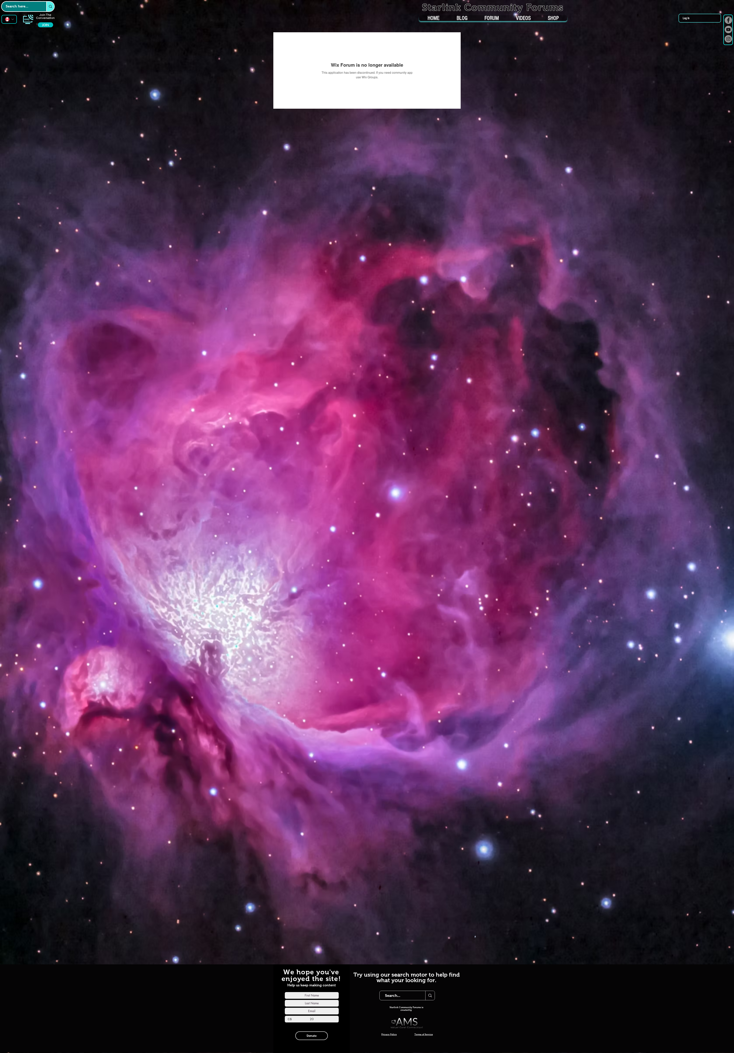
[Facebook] (728, 20)
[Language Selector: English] (9, 19)
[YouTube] (728, 29)
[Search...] (430, 995)
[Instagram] (728, 39)
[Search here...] (50, 6)
